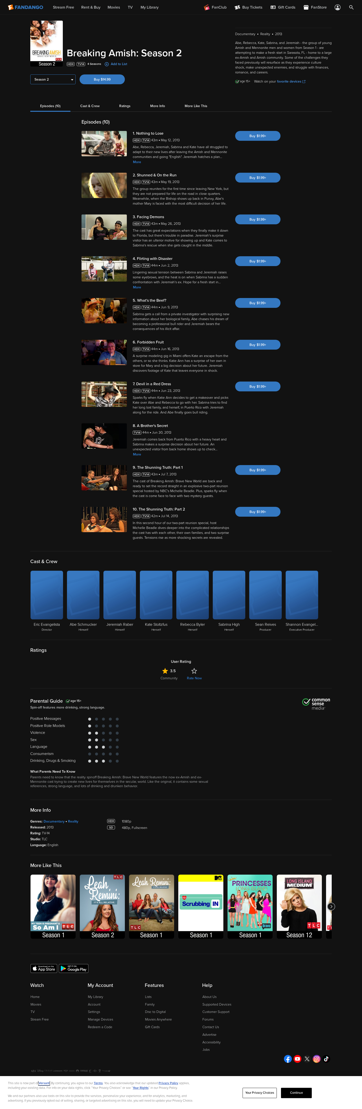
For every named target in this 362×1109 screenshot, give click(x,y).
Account (94, 1004)
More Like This (196, 106)
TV (33, 1012)
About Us (209, 997)
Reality (73, 821)
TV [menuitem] (130, 7)
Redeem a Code (100, 1027)
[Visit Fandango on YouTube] (297, 1059)
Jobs (206, 1050)
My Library (95, 997)
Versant (44, 1083)
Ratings (125, 106)
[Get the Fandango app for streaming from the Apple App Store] (43, 968)
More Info (157, 106)
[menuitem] (283, 7)
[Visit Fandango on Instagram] (317, 1059)
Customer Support (216, 1012)
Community (169, 678)
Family (150, 1004)
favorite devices (289, 81)
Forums (208, 1019)
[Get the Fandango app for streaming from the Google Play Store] (74, 968)
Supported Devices (216, 1004)
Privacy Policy (168, 1083)
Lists (148, 997)
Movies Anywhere (158, 1019)
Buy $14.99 (102, 79)
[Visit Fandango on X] (307, 1059)
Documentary (54, 821)
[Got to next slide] (331, 906)
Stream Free (40, 1019)
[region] (181, 1092)
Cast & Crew (89, 106)
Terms (98, 1083)
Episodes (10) (50, 106)
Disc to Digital (155, 1012)
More (137, 162)
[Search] (351, 7)
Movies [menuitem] (114, 7)
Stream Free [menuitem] (63, 7)
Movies (36, 1004)
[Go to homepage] (26, 7)
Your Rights (140, 1088)
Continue (296, 1093)
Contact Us (210, 1027)
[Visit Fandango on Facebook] (288, 1059)
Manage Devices (100, 1019)
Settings (94, 1012)
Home (35, 997)
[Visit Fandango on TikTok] (326, 1059)
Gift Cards (152, 1027)
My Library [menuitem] (150, 7)
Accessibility (211, 1042)
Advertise (209, 1035)
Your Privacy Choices (259, 1093)
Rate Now (194, 678)
